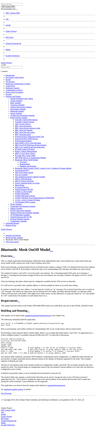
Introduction (10, 75)
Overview (23, 162)
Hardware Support (12, 88)
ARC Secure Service (22, 124)
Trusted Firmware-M (13, 43)
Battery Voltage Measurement (26, 151)
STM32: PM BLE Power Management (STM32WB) (34, 198)
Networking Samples (18, 109)
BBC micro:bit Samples (24, 130)
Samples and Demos (13, 96)
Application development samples (22, 206)
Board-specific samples (18, 118)
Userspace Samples (17, 105)
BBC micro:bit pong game (25, 132)
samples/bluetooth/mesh (56, 385)
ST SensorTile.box (22, 187)
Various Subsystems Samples (21, 107)
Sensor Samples (16, 113)
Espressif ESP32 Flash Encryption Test (29, 137)
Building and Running (28, 166)
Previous (8, 393)
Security (9, 94)
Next (3, 393)
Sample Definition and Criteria (21, 99)
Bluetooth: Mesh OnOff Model (26, 160)
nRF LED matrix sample (24, 173)
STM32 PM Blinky (22, 194)
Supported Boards (12, 223)
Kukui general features (23, 141)
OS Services (10, 82)
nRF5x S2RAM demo (23, 179)
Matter (8, 50)
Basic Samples (15, 103)
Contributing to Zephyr (14, 90)
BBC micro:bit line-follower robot (27, 128)
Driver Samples (16, 204)
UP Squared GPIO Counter (25, 202)
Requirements (25, 164)
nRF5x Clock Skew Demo (25, 154)
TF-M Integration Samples (20, 215)
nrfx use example (21, 175)
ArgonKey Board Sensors (24, 122)
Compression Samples (18, 221)
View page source (12, 242)
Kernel (8, 80)
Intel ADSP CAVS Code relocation (28, 143)
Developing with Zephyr (15, 77)
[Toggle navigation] (17, 9)
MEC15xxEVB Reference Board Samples (30, 145)
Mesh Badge (19, 185)
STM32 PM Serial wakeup (25, 196)
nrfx (7, 19)
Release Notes (11, 225)
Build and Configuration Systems (18, 84)
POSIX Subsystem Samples (20, 211)
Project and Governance (14, 92)
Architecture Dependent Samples (22, 115)
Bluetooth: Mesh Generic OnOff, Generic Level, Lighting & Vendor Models (43, 168)
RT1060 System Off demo (25, 149)
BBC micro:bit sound (23, 134)
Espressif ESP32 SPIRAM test (26, 139)
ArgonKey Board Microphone (26, 120)
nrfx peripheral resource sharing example (30, 177)
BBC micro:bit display (23, 126)
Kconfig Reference (13, 56)
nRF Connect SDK (13, 13)
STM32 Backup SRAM (24, 189)
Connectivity (10, 86)
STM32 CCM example (23, 192)
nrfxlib (8, 25)
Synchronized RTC (22, 170)
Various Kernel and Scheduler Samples (24, 213)
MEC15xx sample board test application (30, 147)
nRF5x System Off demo (24, 181)
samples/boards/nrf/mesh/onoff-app (38, 316)
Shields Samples (16, 208)
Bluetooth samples (17, 111)
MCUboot (9, 37)
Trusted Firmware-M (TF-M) (21, 217)
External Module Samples (19, 219)
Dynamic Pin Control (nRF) (25, 156)
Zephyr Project (11, 31)
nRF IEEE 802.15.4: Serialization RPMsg (30, 158)
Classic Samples (16, 101)
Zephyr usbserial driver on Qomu (27, 183)
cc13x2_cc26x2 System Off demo (27, 200)
